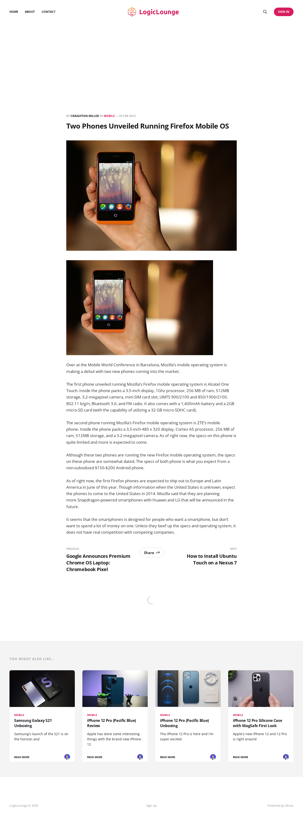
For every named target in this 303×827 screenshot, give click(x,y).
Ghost (289, 805)
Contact (48, 12)
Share (149, 552)
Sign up (151, 805)
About (30, 12)
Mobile (109, 116)
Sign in (283, 12)
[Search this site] (265, 11)
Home (13, 12)
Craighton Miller (85, 116)
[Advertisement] (151, 59)
